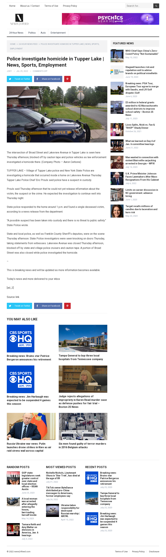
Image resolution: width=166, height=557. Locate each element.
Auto (43, 32)
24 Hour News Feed (28, 44)
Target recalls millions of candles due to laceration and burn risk (141, 209)
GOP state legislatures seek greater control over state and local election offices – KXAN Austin (31, 481)
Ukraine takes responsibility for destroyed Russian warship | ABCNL (70, 510)
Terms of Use (51, 6)
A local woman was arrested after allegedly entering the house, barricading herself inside (29, 506)
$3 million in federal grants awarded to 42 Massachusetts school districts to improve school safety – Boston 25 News (141, 108)
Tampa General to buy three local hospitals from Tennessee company (109, 498)
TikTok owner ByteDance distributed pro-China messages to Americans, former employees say (59, 491)
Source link (13, 297)
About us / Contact (30, 6)
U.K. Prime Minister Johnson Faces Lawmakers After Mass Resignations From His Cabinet (142, 176)
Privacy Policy (70, 6)
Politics (32, 32)
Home (12, 6)
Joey (9, 71)
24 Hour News (16, 32)
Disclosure (154, 551)
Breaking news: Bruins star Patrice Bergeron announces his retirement (109, 478)
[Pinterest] (67, 79)
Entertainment (58, 32)
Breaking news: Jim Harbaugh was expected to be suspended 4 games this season (29, 400)
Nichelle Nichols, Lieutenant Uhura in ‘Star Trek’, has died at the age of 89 (63, 475)
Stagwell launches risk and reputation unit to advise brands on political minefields (141, 70)
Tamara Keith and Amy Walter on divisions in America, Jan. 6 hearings (31, 530)
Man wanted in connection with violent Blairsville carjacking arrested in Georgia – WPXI (141, 160)
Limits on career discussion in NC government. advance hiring (141, 193)
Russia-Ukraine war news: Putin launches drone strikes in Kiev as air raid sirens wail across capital (29, 447)
